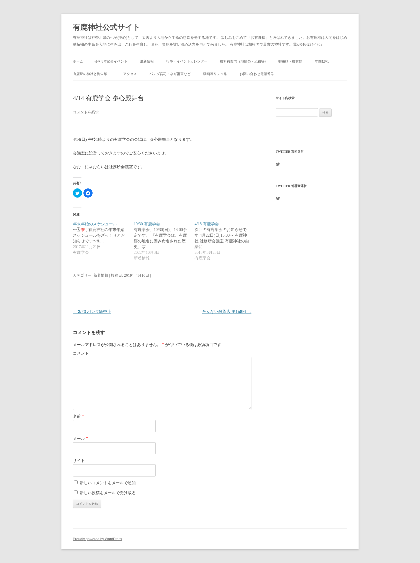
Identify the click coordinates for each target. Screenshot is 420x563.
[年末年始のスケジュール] (103, 238)
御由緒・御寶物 (290, 61)
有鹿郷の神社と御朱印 (92, 74)
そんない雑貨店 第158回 (226, 311)
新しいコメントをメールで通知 (108, 483)
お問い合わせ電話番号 (257, 74)
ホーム (78, 61)
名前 (78, 416)
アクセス (130, 74)
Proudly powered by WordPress (97, 539)
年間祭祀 (323, 61)
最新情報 (147, 61)
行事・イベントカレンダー (186, 61)
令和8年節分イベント (111, 61)
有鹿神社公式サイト (107, 27)
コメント (81, 353)
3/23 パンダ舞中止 (92, 311)
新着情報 (100, 275)
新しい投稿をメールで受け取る (108, 493)
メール (80, 439)
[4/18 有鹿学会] (225, 241)
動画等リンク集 (215, 74)
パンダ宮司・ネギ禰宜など (170, 74)
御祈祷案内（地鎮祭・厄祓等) (243, 61)
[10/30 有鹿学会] (164, 241)
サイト (79, 461)
